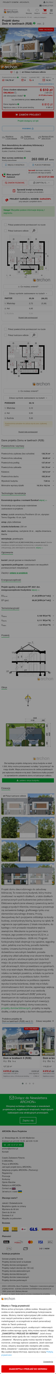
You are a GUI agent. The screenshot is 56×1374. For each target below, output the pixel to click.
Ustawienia (48, 1361)
